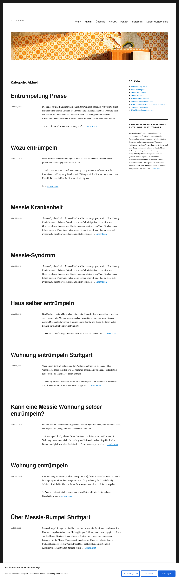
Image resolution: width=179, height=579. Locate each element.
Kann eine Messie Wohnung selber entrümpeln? (56, 409)
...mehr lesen (91, 126)
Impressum (137, 21)
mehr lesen (156, 168)
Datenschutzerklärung (157, 21)
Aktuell (88, 21)
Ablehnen (149, 573)
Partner (124, 21)
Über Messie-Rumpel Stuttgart (50, 517)
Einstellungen (130, 573)
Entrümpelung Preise (39, 95)
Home (78, 21)
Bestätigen (166, 573)
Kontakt (112, 21)
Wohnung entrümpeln (39, 465)
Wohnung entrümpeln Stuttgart (52, 355)
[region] (89, 571)
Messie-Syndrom (33, 255)
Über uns (100, 21)
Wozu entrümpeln (34, 147)
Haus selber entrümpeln (42, 303)
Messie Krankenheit (37, 207)
